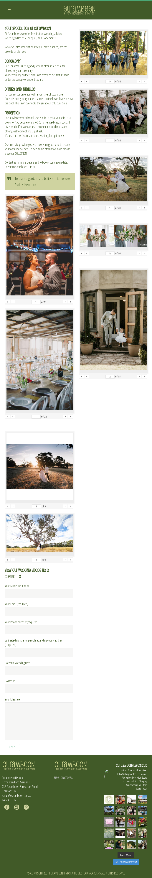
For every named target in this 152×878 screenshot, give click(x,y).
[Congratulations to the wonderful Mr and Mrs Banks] (120, 821)
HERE (45, 570)
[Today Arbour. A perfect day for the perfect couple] (142, 821)
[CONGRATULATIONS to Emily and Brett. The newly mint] (120, 844)
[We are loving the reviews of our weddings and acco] (109, 833)
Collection (21, 153)
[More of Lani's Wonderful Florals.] (131, 821)
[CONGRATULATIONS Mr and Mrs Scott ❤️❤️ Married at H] (120, 833)
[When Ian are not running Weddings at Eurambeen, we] (131, 833)
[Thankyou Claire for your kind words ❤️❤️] (109, 821)
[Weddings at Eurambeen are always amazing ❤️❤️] (142, 833)
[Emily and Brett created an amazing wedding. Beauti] (109, 844)
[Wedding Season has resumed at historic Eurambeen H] (131, 844)
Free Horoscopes (63, 778)
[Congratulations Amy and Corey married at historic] (142, 844)
